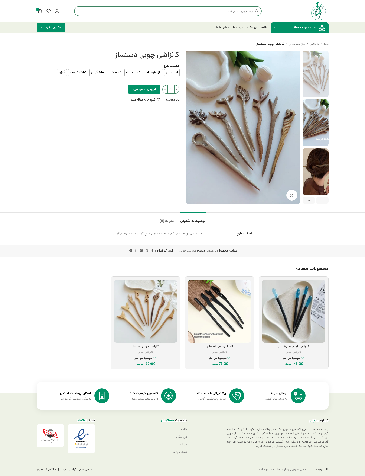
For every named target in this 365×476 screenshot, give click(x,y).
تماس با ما (180, 452)
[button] (322, 200)
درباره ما (182, 444)
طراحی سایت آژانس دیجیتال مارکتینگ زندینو (64, 469)
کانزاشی (314, 44)
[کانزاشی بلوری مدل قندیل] (293, 311)
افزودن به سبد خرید (144, 89)
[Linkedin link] (136, 251)
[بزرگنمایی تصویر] (291, 195)
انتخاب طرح (171, 66)
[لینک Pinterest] (141, 251)
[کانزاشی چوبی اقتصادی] (219, 311)
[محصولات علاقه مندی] (48, 11)
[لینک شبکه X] (147, 251)
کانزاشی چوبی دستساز (145, 346)
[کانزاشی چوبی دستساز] (145, 311)
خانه (326, 44)
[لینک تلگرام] (131, 251)
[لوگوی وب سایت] (319, 11)
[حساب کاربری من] (57, 11)
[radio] (171, 72)
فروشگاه (181, 437)
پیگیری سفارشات (51, 28)
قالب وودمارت (319, 469)
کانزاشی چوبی (297, 44)
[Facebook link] (152, 251)
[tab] (193, 218)
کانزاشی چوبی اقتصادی (219, 346)
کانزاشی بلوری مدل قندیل (293, 346)
